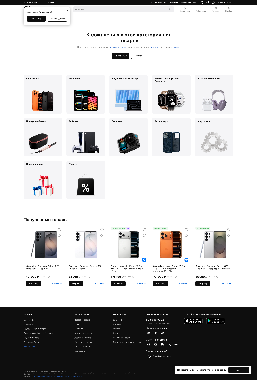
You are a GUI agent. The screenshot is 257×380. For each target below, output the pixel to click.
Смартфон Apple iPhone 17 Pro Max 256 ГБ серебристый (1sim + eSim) (128, 269)
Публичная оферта (121, 338)
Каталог (138, 55)
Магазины (49, 2)
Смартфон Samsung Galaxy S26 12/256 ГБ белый (85, 267)
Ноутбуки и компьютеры (35, 329)
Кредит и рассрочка (83, 342)
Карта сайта (79, 351)
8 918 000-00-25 (155, 320)
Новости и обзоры (82, 320)
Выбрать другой (57, 19)
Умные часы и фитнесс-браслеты (39, 333)
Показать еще (29, 347)
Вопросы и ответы (82, 346)
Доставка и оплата (82, 338)
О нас (115, 333)
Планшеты (28, 324)
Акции (77, 324)
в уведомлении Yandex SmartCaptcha (69, 376)
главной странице (118, 47)
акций (176, 47)
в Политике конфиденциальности (44, 376)
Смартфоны (29, 320)
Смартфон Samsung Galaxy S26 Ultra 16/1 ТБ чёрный (42, 267)
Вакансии (117, 320)
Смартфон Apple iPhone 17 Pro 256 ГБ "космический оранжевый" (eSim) (169, 269)
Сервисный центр (189, 2)
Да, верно (36, 19)
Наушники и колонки (33, 338)
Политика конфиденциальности (127, 342)
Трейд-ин (173, 2)
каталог (154, 47)
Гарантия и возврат (83, 333)
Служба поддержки (162, 356)
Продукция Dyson (31, 342)
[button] (233, 256)
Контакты (117, 324)
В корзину (33, 283)
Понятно (239, 370)
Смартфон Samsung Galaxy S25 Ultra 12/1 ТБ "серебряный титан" (212, 267)
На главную (121, 55)
